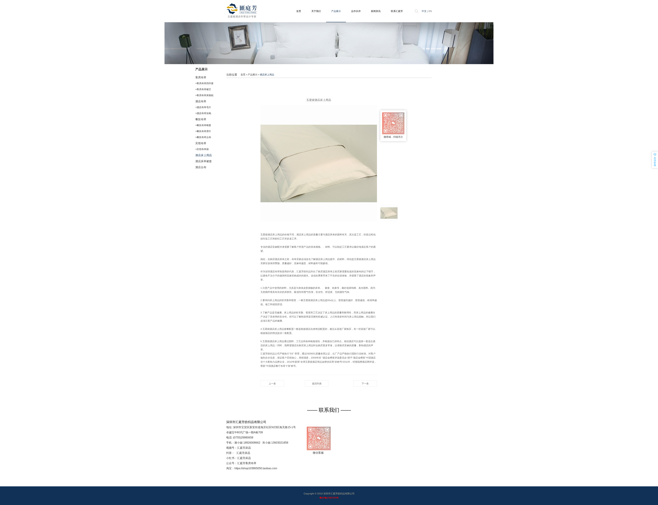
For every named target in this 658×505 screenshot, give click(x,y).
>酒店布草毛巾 (203, 107)
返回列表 (317, 383)
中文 (424, 11)
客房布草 (200, 77)
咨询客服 (655, 161)
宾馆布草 (200, 143)
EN (430, 11)
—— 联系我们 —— (329, 410)
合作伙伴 (356, 11)
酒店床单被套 (203, 161)
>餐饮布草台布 (203, 137)
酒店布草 (200, 101)
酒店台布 (200, 167)
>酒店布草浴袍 (203, 113)
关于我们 (316, 11)
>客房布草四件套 (204, 83)
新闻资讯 (376, 11)
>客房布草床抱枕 (204, 95)
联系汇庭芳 (397, 11)
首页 (298, 11)
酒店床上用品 (203, 155)
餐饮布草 (200, 119)
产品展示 (336, 11)
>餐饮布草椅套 (203, 125)
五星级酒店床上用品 (271, 234)
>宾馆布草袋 (202, 149)
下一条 (365, 383)
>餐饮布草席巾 (203, 131)
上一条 (272, 383)
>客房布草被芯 (203, 89)
